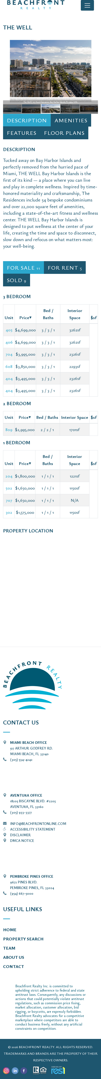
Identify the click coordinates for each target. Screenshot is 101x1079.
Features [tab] (21, 132)
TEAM (9, 948)
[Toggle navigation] (87, 5)
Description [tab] (27, 120)
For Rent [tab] (65, 267)
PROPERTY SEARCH (23, 939)
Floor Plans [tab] (64, 132)
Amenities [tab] (70, 120)
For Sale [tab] (23, 267)
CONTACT (13, 966)
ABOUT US (13, 957)
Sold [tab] (16, 280)
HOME (9, 929)
